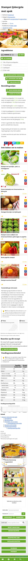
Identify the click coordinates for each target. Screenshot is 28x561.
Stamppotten (11, 17)
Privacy (21, 556)
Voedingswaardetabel (10, 426)
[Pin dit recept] (10, 143)
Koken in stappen (15, 94)
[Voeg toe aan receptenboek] (25, 155)
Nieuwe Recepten (13, 531)
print (22, 55)
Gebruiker (5, 510)
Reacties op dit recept (10, 425)
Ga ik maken (7, 58)
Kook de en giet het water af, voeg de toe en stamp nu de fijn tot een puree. (13, 100)
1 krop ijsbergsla (7, 65)
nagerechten (23, 19)
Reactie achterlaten (10, 349)
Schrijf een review (7, 28)
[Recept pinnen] (25, 160)
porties (5, 21)
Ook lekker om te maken (11, 422)
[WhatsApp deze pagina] (18, 143)
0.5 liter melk (6, 70)
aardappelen (12, 98)
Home (2, 431)
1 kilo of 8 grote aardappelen (10, 62)
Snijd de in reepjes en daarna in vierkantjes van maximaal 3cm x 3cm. (14, 107)
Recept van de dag (14, 527)
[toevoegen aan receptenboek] (24, 449)
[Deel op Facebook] (25, 158)
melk (14, 100)
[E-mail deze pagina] (22, 143)
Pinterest (14, 551)
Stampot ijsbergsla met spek (9, 417)
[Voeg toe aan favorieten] (25, 152)
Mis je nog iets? (15, 82)
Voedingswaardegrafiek (13, 428)
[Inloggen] (23, 513)
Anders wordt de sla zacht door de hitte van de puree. (13, 135)
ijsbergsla (11, 106)
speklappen (11, 111)
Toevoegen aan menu (15, 78)
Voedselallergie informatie (14, 423)
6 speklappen (6, 67)
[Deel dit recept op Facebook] (6, 143)
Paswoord (5, 513)
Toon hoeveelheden (15, 90)
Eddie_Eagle (13, 25)
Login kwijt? (8, 517)
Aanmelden (19, 517)
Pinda (4, 320)
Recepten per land (14, 538)
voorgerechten (14, 19)
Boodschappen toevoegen (15, 75)
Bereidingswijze (9, 420)
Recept (4, 433)
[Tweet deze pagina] (14, 143)
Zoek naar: (4, 522)
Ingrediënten (8, 418)
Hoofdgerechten (6, 435)
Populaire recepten (13, 541)
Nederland (11, 15)
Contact (17, 556)
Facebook (14, 548)
